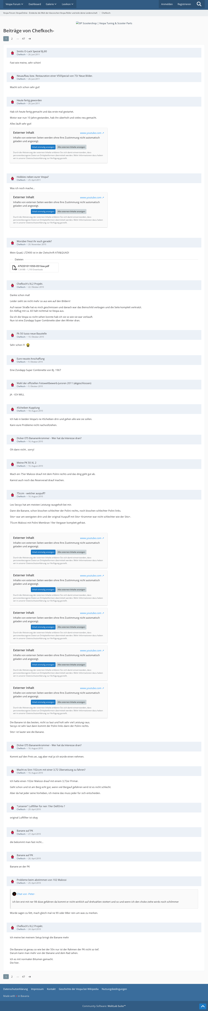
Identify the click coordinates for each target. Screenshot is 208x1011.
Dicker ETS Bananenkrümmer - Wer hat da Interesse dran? (49, 438)
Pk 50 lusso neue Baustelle (32, 333)
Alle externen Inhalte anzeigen (71, 147)
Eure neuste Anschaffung (31, 358)
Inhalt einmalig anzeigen (43, 147)
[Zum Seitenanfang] (202, 1006)
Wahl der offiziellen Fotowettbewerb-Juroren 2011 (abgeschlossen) (54, 383)
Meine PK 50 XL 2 (26, 462)
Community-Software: (104, 1006)
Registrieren (184, 4)
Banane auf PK (25, 830)
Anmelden (167, 4)
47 (23, 38)
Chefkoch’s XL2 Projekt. (30, 283)
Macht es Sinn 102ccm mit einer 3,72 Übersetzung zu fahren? (51, 769)
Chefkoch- (21, 54)
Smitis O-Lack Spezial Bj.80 (32, 51)
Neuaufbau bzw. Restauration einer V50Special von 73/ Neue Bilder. (55, 75)
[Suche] (199, 4)
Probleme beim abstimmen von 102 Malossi (41, 879)
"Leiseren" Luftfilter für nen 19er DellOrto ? (41, 806)
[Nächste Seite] (29, 38)
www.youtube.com (90, 132)
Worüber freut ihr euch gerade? (34, 241)
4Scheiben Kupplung (28, 407)
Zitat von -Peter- (26, 894)
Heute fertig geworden (29, 100)
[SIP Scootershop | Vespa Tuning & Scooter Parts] (104, 22)
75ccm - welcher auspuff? (31, 493)
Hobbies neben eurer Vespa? (33, 176)
